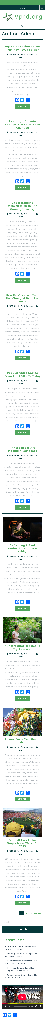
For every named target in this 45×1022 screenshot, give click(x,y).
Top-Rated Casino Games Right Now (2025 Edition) (21, 947)
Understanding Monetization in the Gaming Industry (21, 962)
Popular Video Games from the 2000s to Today (21, 976)
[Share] (27, 100)
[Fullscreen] (39, 1006)
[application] (22, 997)
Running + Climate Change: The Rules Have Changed (21, 954)
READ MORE (22, 106)
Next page (36, 913)
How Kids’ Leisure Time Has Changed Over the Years (19, 969)
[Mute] (36, 1006)
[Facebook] (17, 100)
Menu (22, 8)
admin (22, 57)
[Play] (5, 1006)
